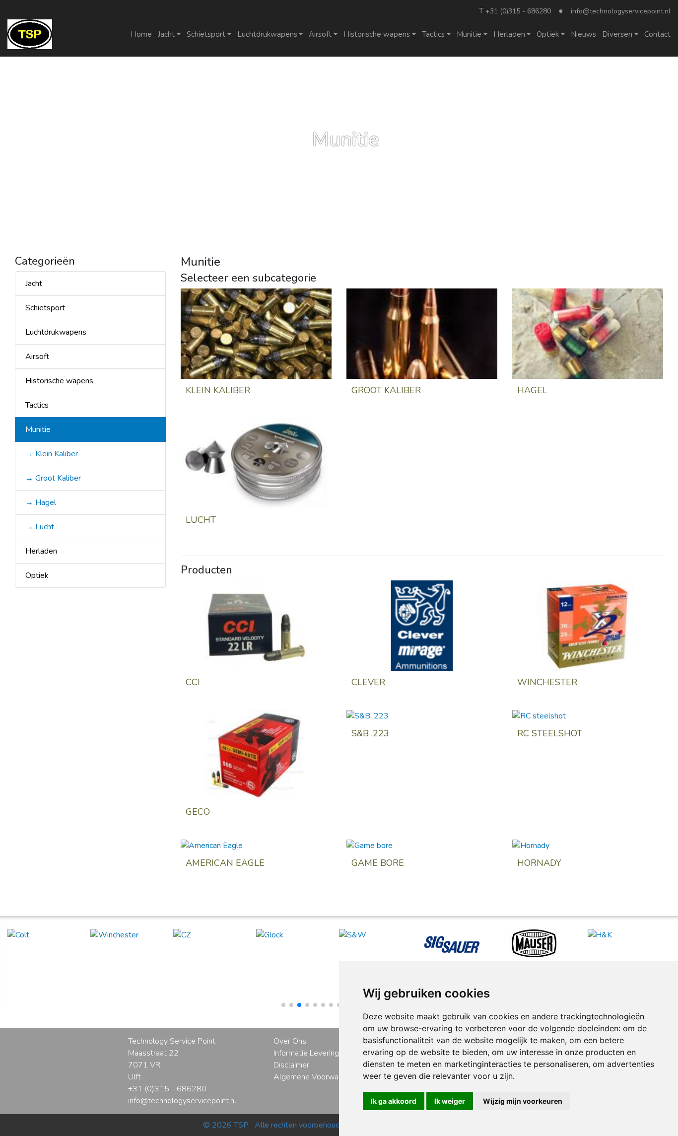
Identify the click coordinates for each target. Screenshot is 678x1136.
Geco (198, 812)
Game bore (377, 863)
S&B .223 (370, 733)
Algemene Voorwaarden (315, 1076)
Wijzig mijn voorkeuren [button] (522, 1101)
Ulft (134, 1076)
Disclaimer (291, 1065)
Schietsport (45, 307)
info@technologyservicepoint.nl (621, 11)
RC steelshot (549, 733)
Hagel (532, 390)
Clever (368, 682)
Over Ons (289, 1041)
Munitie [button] (469, 34)
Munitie (38, 429)
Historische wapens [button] (376, 34)
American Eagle (225, 863)
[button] (283, 1005)
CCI (193, 682)
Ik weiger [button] (449, 1101)
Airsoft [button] (320, 34)
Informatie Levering (306, 1053)
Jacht (33, 283)
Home (141, 34)
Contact (657, 34)
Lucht (201, 520)
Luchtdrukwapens (55, 332)
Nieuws (583, 34)
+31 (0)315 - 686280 (518, 11)
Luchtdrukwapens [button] (267, 34)
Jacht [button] (166, 34)
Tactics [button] (433, 34)
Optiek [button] (548, 34)
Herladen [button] (509, 34)
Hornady (539, 863)
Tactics (37, 405)
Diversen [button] (617, 34)
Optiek (37, 575)
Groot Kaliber (386, 390)
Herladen (41, 551)
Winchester (547, 682)
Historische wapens (59, 380)
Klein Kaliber (218, 390)
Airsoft (37, 356)
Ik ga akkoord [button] (393, 1101)
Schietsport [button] (206, 34)
